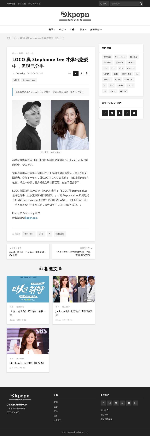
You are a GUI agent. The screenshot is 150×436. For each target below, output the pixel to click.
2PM (105, 68)
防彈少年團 (126, 74)
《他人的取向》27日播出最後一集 (28, 313)
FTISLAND (129, 80)
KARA (117, 80)
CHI (11, 368)
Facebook (29, 234)
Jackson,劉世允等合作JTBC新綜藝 (74, 313)
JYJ (105, 91)
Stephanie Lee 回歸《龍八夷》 (27, 363)
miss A (130, 85)
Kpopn (12, 320)
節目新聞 (20, 307)
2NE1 (116, 74)
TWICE (113, 91)
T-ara (120, 85)
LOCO (16, 80)
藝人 (15, 38)
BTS (121, 68)
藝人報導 (66, 307)
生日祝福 (133, 57)
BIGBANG (108, 62)
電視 (11, 307)
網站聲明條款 (34, 3)
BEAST (106, 74)
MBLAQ (123, 91)
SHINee (131, 62)
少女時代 (107, 57)
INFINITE (107, 80)
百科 (72, 29)
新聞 (51, 29)
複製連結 (60, 234)
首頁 (9, 38)
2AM (112, 85)
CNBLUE (130, 68)
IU (104, 85)
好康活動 (95, 29)
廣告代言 (119, 62)
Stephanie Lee (29, 80)
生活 (61, 29)
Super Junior (120, 57)
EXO (113, 68)
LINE (41, 234)
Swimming (20, 73)
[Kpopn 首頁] (75, 16)
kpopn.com (31, 217)
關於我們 (11, 3)
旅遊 (82, 29)
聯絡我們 (22, 3)
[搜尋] (140, 3)
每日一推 (29, 53)
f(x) (137, 74)
